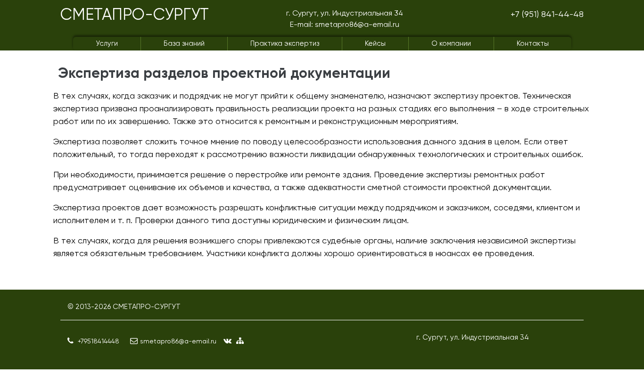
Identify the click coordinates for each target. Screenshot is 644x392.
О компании (451, 43)
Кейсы (375, 43)
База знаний (184, 43)
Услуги (107, 43)
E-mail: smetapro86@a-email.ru (344, 24)
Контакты (533, 43)
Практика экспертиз (284, 43)
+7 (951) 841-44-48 (547, 14)
